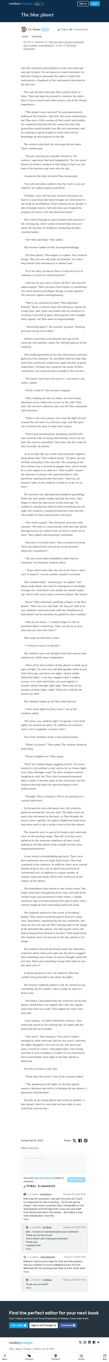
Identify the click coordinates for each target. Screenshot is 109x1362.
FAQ (11, 1349)
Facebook (66, 1325)
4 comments (80, 29)
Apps (37, 4)
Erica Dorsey (46, 1194)
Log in (95, 3)
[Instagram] (85, 1342)
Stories (81, 1359)
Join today (17, 1325)
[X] (80, 1342)
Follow (45, 30)
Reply (26, 1219)
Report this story (30, 1148)
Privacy (27, 1349)
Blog (105, 1359)
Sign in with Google (42, 1325)
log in (48, 1178)
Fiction (25, 36)
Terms (18, 1349)
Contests (55, 1359)
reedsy (21, 4)
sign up (38, 1178)
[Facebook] (94, 1342)
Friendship (36, 36)
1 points (35, 1194)
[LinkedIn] (89, 1342)
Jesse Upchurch (47, 1257)
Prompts (29, 1359)
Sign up (83, 3)
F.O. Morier (47, 1227)
